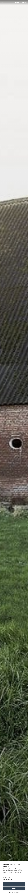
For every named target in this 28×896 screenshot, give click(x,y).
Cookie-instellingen (14, 892)
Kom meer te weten (7, 879)
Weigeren (14, 888)
